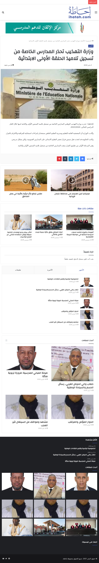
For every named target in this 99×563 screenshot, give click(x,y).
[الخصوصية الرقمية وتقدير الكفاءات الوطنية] (86, 282)
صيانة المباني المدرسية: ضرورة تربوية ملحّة (63, 300)
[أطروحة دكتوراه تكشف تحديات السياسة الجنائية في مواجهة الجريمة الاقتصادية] (79, 222)
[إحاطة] (79, 12)
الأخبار (83, 41)
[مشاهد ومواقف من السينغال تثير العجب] (86, 325)
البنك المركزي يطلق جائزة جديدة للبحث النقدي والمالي (49, 233)
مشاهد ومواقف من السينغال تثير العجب (63, 322)
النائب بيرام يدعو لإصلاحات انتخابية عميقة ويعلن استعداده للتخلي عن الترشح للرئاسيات (19, 234)
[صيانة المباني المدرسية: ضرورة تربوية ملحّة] (86, 303)
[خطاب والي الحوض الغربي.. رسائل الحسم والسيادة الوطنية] (86, 293)
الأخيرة (50, 270)
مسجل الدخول (78, 259)
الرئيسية (89, 41)
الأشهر (81, 270)
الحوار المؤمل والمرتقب (69, 311)
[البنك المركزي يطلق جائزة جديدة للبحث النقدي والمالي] (49, 222)
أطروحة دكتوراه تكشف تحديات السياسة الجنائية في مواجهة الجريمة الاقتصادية (80, 234)
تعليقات (18, 270)
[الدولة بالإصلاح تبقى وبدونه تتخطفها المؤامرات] (17, 508)
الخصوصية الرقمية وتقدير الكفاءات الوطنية (62, 279)
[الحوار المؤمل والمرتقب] (86, 314)
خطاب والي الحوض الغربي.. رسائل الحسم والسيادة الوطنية (57, 289)
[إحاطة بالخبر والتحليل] (49, 28)
